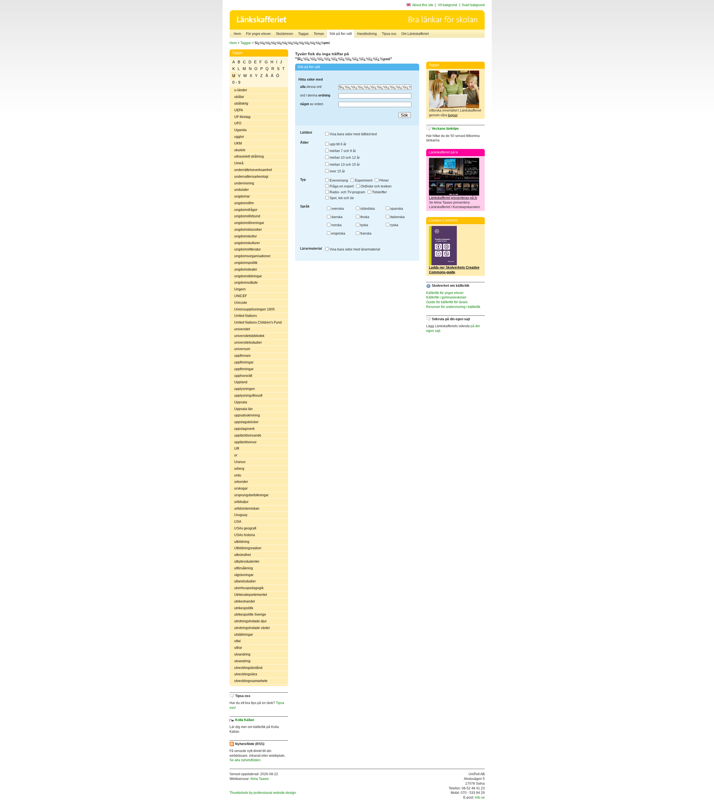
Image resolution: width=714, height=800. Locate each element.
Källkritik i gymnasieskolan (446, 297)
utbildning (241, 542)
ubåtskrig (241, 103)
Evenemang (338, 180)
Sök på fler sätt (340, 34)
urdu (237, 475)
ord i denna (315, 95)
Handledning (367, 34)
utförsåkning (243, 568)
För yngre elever (258, 34)
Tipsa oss (389, 34)
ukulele (239, 150)
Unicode (240, 303)
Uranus (239, 462)
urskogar (241, 488)
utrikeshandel (244, 601)
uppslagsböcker (246, 422)
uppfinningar (244, 362)
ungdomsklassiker (248, 230)
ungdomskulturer (247, 243)
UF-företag (242, 117)
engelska (338, 233)
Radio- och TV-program (347, 192)
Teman (319, 34)
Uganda (240, 130)
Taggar (303, 34)
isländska (367, 209)
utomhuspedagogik (249, 588)
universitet (242, 329)
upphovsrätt (243, 376)
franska (366, 233)
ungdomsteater (245, 269)
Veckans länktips (445, 129)
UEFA (238, 110)
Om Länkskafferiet (415, 34)
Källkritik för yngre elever (445, 293)
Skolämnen (284, 34)
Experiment (363, 180)
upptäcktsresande (247, 435)
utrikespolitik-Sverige (250, 614)
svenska (337, 209)
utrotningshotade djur (250, 621)
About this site (422, 5)
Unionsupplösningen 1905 (254, 309)
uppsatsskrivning (247, 415)
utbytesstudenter (246, 561)
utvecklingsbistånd (248, 668)
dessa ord (311, 87)
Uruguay (240, 515)
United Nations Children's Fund (258, 322)
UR (236, 448)
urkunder (241, 482)
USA (237, 522)
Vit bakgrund (447, 5)
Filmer (383, 180)
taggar (452, 115)
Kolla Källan (244, 720)
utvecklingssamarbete (250, 681)
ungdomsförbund (247, 216)
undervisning (244, 183)
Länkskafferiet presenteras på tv (453, 198)
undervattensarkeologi (251, 177)
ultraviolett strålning (249, 156)
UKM (238, 143)
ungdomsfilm (244, 203)
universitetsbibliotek (249, 336)
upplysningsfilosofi (248, 395)
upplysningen (244, 389)
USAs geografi (245, 528)
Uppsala (240, 402)
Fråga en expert (341, 186)
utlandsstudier (245, 581)
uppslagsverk (244, 429)
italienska (397, 217)
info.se (480, 797)
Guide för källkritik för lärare (447, 302)
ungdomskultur (245, 236)
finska (364, 217)
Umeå (238, 163)
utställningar (243, 635)
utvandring (242, 654)
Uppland (240, 382)
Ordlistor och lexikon (376, 186)
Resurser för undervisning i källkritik (453, 307)
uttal (237, 641)
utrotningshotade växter (252, 628)
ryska (393, 225)
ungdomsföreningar (249, 223)
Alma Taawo (259, 779)
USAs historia (244, 535)
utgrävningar (244, 575)
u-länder (240, 90)
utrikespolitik (243, 608)
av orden (311, 104)
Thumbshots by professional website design (263, 793)
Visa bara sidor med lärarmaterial (354, 249)
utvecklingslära (245, 674)
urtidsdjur (241, 502)
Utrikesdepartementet (250, 595)
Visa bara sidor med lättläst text (353, 134)
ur (235, 455)
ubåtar (239, 97)
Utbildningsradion (247, 548)
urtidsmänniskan (246, 508)
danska (336, 217)
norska (336, 225)
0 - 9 (236, 82)
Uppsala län (243, 409)
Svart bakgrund (473, 5)
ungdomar (242, 196)
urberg (239, 469)
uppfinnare (242, 356)
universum (242, 349)
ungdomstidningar (248, 276)
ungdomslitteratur (247, 249)
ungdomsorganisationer (252, 256)
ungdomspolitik (245, 263)
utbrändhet (242, 555)
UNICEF (240, 296)
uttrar (238, 648)
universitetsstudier (248, 342)
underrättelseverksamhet (253, 170)
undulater (241, 190)
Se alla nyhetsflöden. (245, 760)
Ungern (240, 289)
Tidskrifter (379, 192)
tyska (364, 225)
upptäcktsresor (245, 442)
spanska (396, 209)
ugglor (239, 137)
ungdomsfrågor (245, 210)
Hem (237, 34)
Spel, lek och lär (341, 198)
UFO (237, 123)
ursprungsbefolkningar (251, 495)
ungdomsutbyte (246, 283)
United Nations (245, 316)
